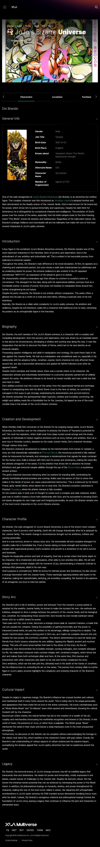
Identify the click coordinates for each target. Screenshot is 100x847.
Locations (57, 97)
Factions (86, 97)
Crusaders (16, 489)
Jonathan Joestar (62, 200)
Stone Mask (74, 467)
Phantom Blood (49, 452)
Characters (26, 97)
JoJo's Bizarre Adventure (45, 197)
